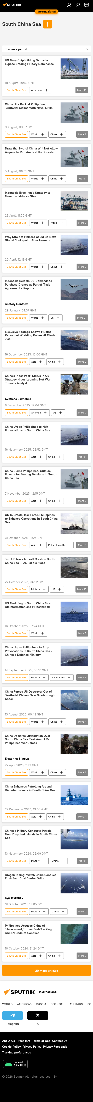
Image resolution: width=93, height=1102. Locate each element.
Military (35, 589)
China (53, 134)
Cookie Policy (11, 1047)
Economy (58, 1004)
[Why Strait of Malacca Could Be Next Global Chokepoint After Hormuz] (74, 245)
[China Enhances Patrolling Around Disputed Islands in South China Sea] (74, 795)
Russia (41, 1004)
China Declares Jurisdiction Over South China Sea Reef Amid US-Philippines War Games (27, 739)
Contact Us (59, 1041)
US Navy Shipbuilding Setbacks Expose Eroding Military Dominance (29, 62)
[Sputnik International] (13, 6)
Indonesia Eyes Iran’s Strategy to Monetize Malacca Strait (27, 194)
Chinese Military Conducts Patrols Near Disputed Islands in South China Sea (31, 834)
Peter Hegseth (56, 545)
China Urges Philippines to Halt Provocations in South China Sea (27, 428)
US (52, 317)
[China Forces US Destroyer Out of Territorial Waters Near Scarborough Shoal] (74, 700)
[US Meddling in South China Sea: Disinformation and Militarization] (74, 612)
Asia (33, 361)
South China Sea (21, 24)
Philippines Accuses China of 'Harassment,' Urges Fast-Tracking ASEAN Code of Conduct (28, 929)
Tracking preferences (16, 1052)
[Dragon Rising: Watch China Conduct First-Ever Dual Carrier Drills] (74, 883)
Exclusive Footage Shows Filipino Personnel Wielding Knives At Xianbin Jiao (31, 335)
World (34, 134)
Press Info (23, 1041)
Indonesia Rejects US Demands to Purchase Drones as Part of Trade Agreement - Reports (28, 284)
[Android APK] (15, 1064)
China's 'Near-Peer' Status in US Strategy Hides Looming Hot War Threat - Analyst (27, 379)
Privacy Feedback (55, 1047)
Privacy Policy (31, 1047)
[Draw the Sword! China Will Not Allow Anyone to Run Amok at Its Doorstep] (74, 157)
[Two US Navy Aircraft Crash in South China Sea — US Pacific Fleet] (74, 567)
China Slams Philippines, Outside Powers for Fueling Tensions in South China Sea (30, 474)
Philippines (58, 677)
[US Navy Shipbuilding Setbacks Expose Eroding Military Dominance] (74, 68)
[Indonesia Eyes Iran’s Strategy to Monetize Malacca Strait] (74, 201)
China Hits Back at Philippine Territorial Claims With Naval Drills (29, 106)
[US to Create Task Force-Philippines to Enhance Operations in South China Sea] (74, 523)
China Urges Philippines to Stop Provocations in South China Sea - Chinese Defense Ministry (28, 651)
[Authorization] (69, 4)
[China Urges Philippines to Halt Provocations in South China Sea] (74, 435)
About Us (8, 1041)
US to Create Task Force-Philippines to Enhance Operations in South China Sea (31, 518)
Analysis (36, 412)
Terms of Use (41, 1041)
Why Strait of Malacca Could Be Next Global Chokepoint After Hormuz (30, 238)
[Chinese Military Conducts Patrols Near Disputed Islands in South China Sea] (74, 839)
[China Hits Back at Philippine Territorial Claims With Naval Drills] (74, 112)
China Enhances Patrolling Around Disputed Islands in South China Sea (30, 788)
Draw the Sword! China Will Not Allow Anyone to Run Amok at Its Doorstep (31, 150)
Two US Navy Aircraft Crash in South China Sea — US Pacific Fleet (30, 561)
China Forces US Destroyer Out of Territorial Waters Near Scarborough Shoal (30, 695)
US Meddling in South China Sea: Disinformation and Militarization (28, 605)
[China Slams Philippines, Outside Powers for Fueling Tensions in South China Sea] (74, 479)
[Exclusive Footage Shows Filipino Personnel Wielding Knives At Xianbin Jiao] (74, 340)
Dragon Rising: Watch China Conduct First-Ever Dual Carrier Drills (30, 876)
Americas (36, 90)
